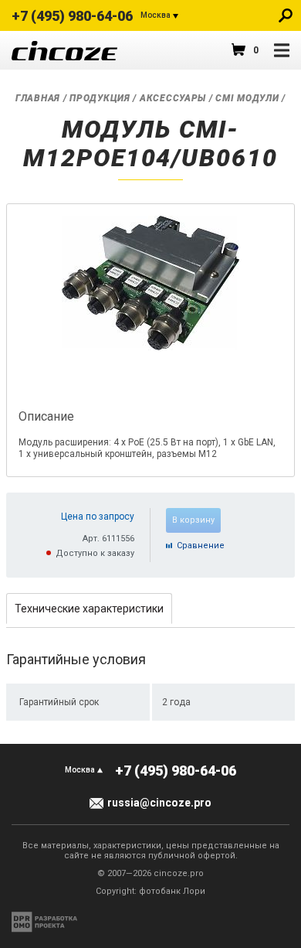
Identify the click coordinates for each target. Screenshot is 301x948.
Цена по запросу (97, 516)
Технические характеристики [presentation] (89, 608)
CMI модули (247, 98)
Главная (37, 98)
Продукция (99, 98)
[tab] (89, 608)
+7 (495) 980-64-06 (72, 16)
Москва (155, 15)
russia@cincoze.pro (159, 802)
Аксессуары (173, 98)
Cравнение (201, 545)
